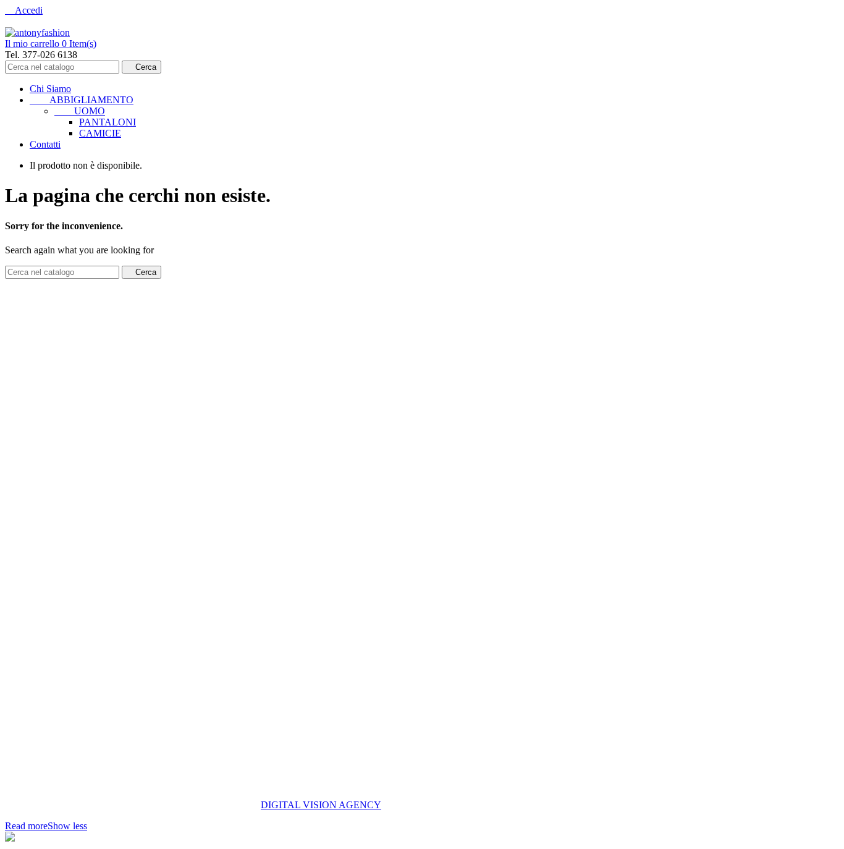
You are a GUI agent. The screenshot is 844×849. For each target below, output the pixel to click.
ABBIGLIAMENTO (81, 100)
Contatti (45, 144)
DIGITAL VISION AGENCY (321, 805)
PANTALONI (107, 122)
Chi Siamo (50, 88)
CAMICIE (100, 133)
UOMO (79, 111)
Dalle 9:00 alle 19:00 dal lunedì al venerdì (86, 491)
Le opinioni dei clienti (47, 402)
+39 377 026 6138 (41, 512)
